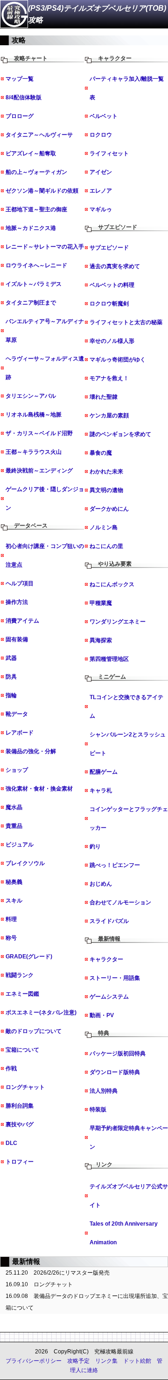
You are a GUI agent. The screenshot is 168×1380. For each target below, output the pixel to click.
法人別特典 (104, 1091)
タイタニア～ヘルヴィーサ (39, 135)
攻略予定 (78, 1361)
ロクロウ (101, 135)
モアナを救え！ (109, 378)
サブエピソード (109, 247)
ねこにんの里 (106, 546)
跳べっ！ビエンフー (115, 865)
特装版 (98, 1109)
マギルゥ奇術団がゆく (118, 359)
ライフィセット (109, 153)
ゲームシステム (109, 996)
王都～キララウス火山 (34, 452)
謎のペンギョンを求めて (120, 434)
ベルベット (104, 116)
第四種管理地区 (109, 659)
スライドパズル (109, 921)
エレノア (101, 190)
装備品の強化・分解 (31, 751)
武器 (11, 658)
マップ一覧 (20, 79)
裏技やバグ (20, 1124)
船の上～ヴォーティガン (36, 172)
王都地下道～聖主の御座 (36, 209)
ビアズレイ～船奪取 (31, 153)
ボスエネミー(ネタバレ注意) (41, 1012)
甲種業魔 (101, 603)
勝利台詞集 (20, 1106)
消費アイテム (22, 620)
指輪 (11, 695)
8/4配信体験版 (24, 97)
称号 (11, 938)
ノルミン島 (104, 527)
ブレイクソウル (25, 863)
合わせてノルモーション (120, 902)
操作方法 (17, 602)
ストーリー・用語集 (115, 978)
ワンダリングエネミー (118, 621)
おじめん (101, 884)
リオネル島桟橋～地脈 (34, 414)
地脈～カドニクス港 (31, 228)
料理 (11, 919)
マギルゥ (101, 209)
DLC (11, 1143)
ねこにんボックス (112, 584)
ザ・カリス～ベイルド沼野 (39, 433)
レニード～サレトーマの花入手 (45, 246)
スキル (14, 900)
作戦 (11, 1068)
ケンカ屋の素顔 (109, 415)
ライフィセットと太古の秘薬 (126, 322)
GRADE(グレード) (29, 956)
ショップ (17, 770)
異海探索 (101, 640)
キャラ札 (101, 790)
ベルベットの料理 (112, 285)
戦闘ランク (20, 975)
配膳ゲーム (104, 772)
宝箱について (22, 1050)
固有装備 (17, 639)
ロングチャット (25, 1087)
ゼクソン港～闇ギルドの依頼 (42, 190)
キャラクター (106, 959)
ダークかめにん (109, 509)
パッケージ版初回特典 (118, 1053)
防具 (11, 676)
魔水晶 (14, 807)
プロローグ (20, 116)
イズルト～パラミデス (34, 284)
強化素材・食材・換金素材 (39, 788)
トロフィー (20, 1161)
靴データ (17, 714)
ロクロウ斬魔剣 (109, 303)
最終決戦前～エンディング (39, 470)
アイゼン (101, 172)
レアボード (20, 732)
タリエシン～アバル (31, 396)
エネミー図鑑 (22, 994)
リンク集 (106, 1361)
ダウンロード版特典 (115, 1072)
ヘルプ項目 (20, 583)
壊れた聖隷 (104, 397)
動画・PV (102, 1015)
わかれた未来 (106, 471)
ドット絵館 (137, 1361)
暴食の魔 (101, 453)
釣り (95, 846)
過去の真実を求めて (115, 266)
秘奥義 (14, 882)
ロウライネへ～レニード (36, 265)
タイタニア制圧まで (31, 302)
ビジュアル (20, 844)
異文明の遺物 (106, 490)
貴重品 (14, 826)
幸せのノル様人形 (112, 341)
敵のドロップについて (34, 1031)
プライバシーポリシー (34, 1361)
